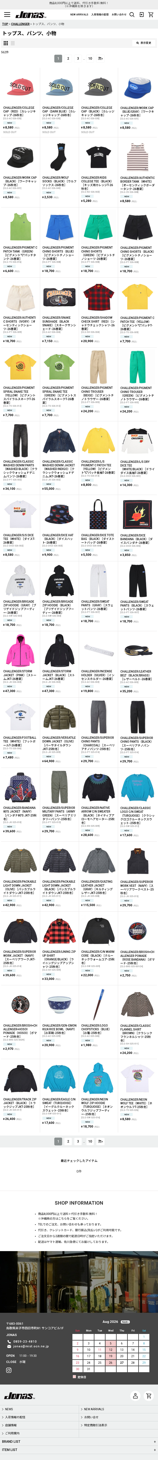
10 (90, 58)
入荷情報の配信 (100, 14)
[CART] (151, 15)
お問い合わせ (119, 14)
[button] (7, 15)
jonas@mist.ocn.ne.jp (31, 1346)
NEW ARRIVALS (79, 14)
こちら (62, 1218)
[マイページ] (135, 1396)
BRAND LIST (11, 1442)
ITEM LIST (9, 1450)
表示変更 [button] (146, 42)
